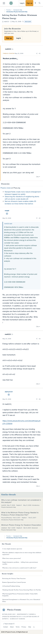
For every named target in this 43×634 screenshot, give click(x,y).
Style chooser (8, 624)
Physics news (6, 188)
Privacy (24, 627)
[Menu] (3, 3)
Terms (17, 627)
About (12, 627)
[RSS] (34, 627)
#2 (39, 218)
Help (29, 627)
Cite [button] (37, 176)
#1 (39, 53)
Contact (5, 627)
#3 (39, 338)
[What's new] (35, 3)
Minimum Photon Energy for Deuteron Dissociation (21, 525)
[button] (36, 53)
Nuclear (28, 21)
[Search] (39, 3)
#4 (39, 399)
